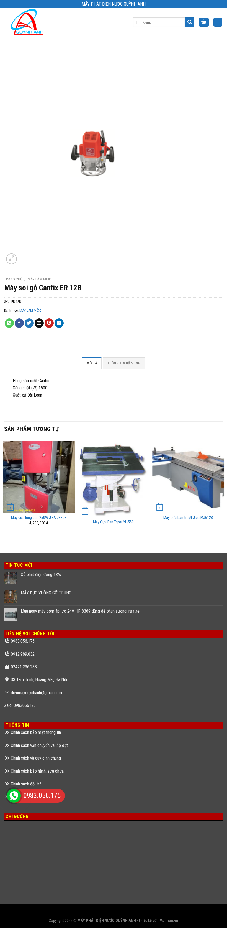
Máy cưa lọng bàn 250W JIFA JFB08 (38, 517)
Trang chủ (13, 279)
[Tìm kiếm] (189, 22)
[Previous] (4, 491)
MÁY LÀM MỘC (39, 279)
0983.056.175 (23, 641)
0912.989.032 (23, 654)
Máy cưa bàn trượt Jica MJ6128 (188, 517)
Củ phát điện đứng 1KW (41, 574)
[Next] (222, 491)
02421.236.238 (24, 667)
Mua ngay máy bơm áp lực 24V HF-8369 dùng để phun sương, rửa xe (80, 611)
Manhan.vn (168, 920)
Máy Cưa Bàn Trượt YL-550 (113, 522)
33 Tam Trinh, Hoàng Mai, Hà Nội (39, 679)
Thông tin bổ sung (123, 363)
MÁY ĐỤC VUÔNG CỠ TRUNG (46, 592)
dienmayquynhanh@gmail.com (36, 692)
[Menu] (218, 22)
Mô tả (92, 363)
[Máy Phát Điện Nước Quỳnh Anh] (28, 22)
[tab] (92, 363)
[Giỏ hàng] (204, 22)
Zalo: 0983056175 (20, 705)
